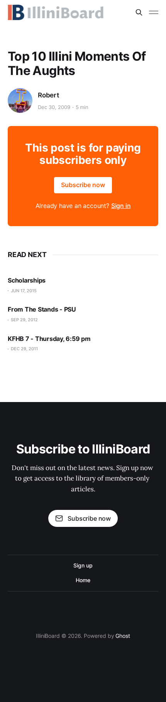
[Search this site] (139, 12)
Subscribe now (83, 185)
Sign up (82, 565)
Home (83, 580)
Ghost (122, 635)
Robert (48, 95)
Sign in (121, 206)
